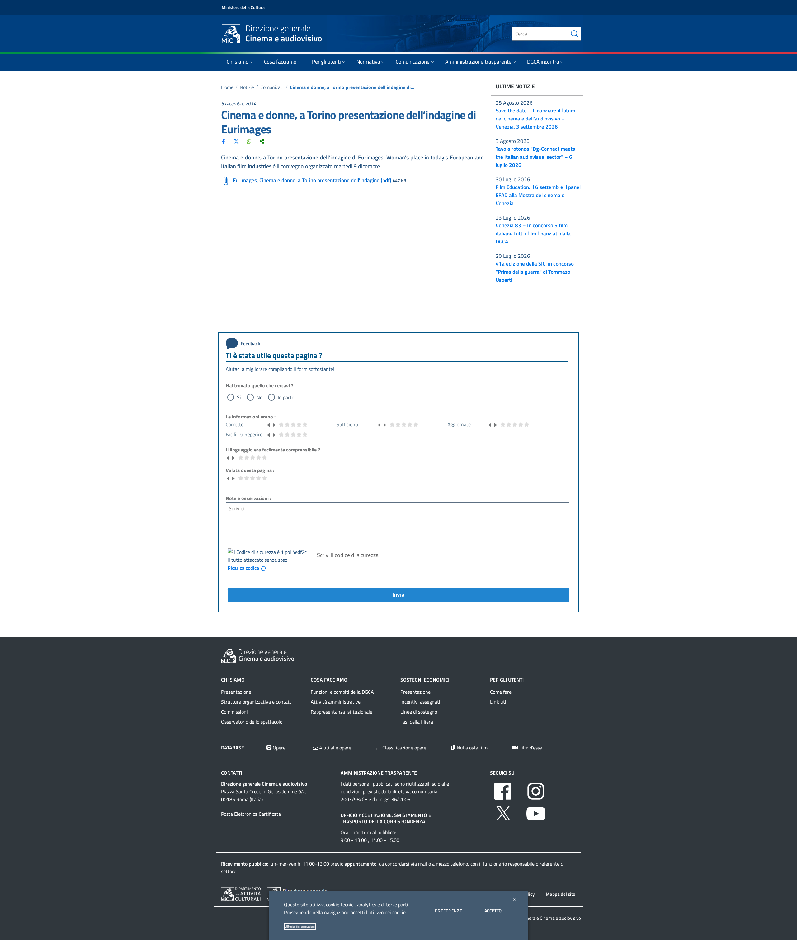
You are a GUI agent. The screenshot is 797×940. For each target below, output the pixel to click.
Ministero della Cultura (243, 7)
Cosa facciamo (280, 62)
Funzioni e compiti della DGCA (342, 692)
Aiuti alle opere (334, 747)
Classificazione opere (403, 747)
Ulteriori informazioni (300, 926)
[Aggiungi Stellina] (273, 424)
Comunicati (271, 87)
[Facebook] (224, 141)
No (259, 397)
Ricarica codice (244, 568)
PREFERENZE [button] (448, 911)
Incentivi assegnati (420, 702)
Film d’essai (531, 747)
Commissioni (234, 712)
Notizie (247, 87)
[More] (262, 141)
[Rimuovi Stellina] (268, 424)
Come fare (501, 692)
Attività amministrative (336, 702)
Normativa (368, 62)
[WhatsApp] (249, 141)
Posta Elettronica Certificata (251, 814)
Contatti (231, 773)
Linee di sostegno (418, 712)
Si (239, 397)
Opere (278, 747)
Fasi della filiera (416, 721)
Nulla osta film (471, 747)
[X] (236, 141)
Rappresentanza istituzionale (341, 712)
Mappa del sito (560, 894)
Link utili (499, 702)
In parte (286, 397)
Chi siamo (237, 62)
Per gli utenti (326, 62)
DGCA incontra (543, 62)
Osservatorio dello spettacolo (251, 721)
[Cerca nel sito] (574, 34)
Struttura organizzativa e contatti (257, 702)
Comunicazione (413, 62)
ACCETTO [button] (493, 910)
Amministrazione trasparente (478, 62)
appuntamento (360, 863)
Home (227, 87)
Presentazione (236, 692)
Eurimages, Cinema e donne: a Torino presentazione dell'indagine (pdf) (312, 180)
